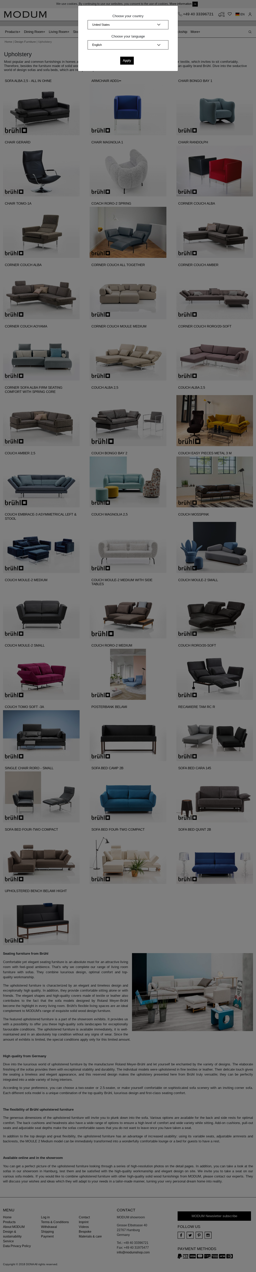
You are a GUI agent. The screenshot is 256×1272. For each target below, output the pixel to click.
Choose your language (128, 36)
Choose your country (128, 16)
